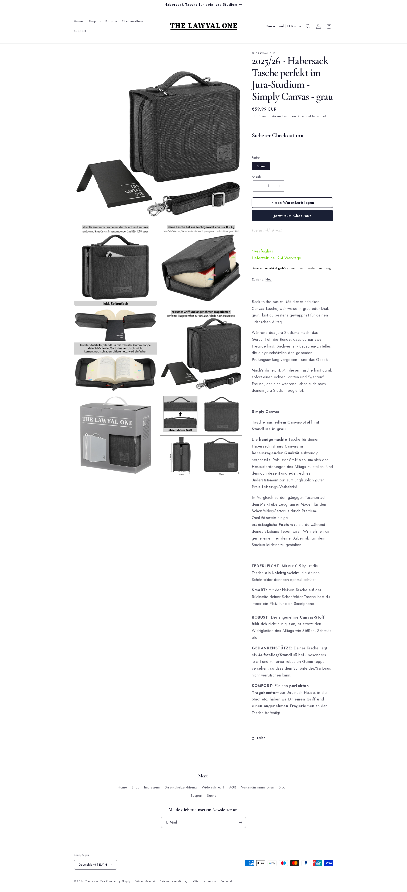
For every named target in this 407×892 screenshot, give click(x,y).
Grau (261, 166)
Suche (211, 795)
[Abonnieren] (240, 822)
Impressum (152, 787)
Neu (268, 279)
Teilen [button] (260, 738)
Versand (277, 116)
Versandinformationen (257, 787)
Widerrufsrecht (213, 787)
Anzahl (256, 176)
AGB (232, 787)
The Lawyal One (95, 881)
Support (196, 795)
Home (122, 787)
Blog (282, 787)
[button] (94, 21)
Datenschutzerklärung (181, 787)
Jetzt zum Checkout (292, 215)
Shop (135, 787)
